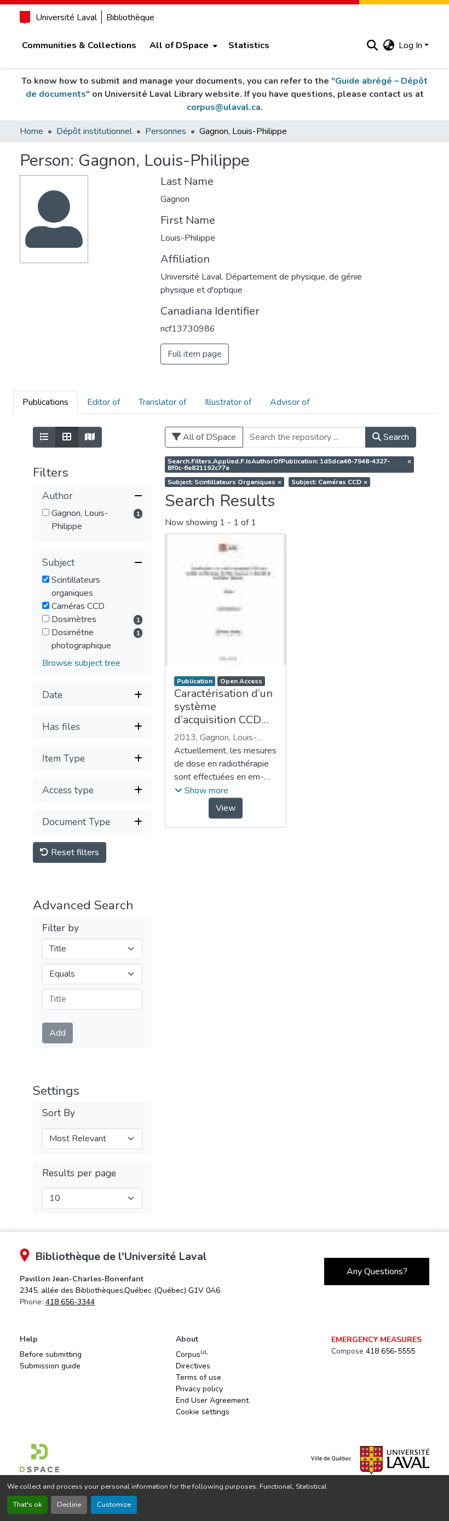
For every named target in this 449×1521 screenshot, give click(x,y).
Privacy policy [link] (199, 1389)
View (225, 808)
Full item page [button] (195, 354)
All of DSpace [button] (179, 45)
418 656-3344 (70, 1302)
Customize (114, 1505)
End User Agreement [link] (212, 1400)
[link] (120, 1290)
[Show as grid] (66, 437)
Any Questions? (377, 1271)
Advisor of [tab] (289, 402)
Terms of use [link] (198, 1377)
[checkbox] (45, 512)
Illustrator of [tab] (228, 402)
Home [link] (31, 131)
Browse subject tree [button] (81, 663)
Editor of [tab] (103, 402)
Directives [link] (193, 1366)
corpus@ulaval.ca (224, 107)
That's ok (27, 1505)
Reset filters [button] (74, 852)
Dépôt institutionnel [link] (94, 131)
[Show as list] (44, 437)
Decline (69, 1505)
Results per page (79, 1173)
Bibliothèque (130, 17)
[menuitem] (182, 45)
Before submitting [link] (51, 1354)
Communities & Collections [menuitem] (79, 45)
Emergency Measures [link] (376, 1339)
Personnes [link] (165, 131)
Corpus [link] (192, 1354)
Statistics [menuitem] (248, 45)
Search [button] (395, 437)
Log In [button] (411, 45)
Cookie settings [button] (202, 1412)
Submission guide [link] (50, 1366)
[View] (225, 599)
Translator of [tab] (162, 402)
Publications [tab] (45, 402)
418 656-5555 (390, 1351)
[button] (372, 45)
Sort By (58, 1113)
